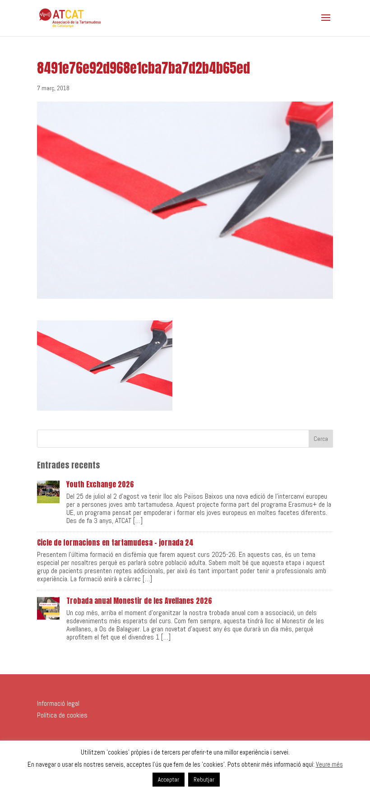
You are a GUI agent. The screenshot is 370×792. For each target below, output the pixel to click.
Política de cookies (62, 715)
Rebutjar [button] (204, 779)
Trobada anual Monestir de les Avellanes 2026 (139, 600)
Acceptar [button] (168, 779)
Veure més (329, 764)
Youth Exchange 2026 (100, 484)
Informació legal (58, 703)
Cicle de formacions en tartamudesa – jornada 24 (115, 542)
